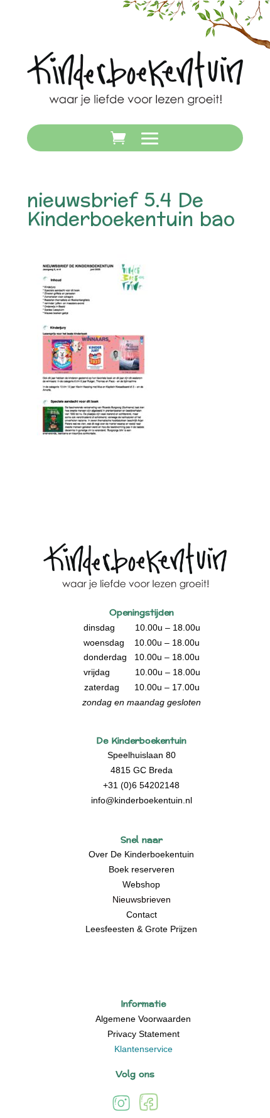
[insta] (121, 1110)
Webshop (141, 884)
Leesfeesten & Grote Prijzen (141, 929)
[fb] (148, 1110)
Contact (141, 914)
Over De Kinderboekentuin (141, 854)
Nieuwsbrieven (141, 899)
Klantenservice (143, 1049)
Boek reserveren (142, 869)
